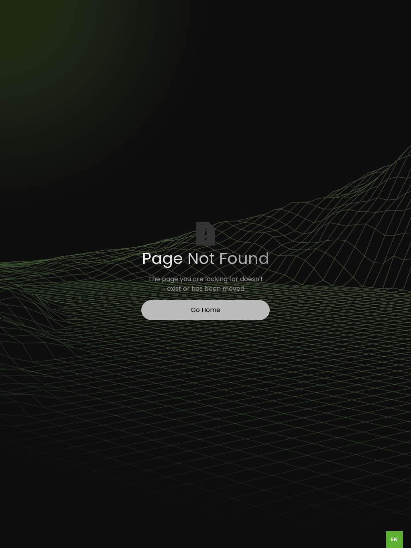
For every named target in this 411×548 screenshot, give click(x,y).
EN (394, 539)
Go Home (205, 310)
